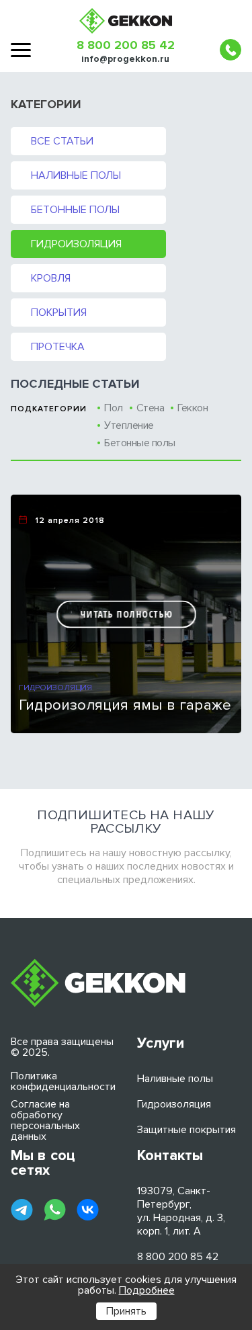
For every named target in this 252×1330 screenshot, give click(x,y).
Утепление (129, 425)
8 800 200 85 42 (126, 45)
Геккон (192, 408)
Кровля (51, 278)
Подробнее (147, 1290)
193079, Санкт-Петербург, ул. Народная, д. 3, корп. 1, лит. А (181, 1211)
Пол (113, 408)
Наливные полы (76, 175)
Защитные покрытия (186, 1129)
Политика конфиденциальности (63, 1081)
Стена (150, 408)
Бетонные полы (75, 209)
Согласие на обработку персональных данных (45, 1120)
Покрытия (59, 312)
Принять (126, 1311)
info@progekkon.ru (125, 59)
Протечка (58, 347)
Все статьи (62, 141)
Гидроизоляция (76, 244)
